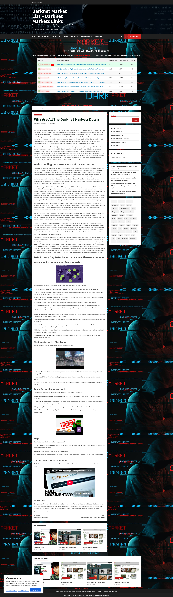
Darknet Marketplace (71, 36)
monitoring (115, 232)
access (114, 202)
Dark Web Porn (115, 146)
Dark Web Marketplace (94, 537)
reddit (120, 235)
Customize (12, 590)
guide (128, 222)
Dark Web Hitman (45, 537)
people (114, 235)
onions (129, 232)
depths (122, 215)
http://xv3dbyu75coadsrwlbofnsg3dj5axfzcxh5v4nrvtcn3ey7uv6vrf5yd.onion (81, 82)
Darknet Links (56, 36)
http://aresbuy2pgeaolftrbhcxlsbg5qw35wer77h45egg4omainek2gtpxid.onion (81, 78)
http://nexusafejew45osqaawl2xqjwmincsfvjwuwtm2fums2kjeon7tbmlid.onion (81, 64)
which (120, 242)
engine (120, 218)
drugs (113, 218)
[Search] (122, 36)
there (118, 238)
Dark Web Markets (117, 135)
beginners (115, 205)
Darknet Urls (99, 36)
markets (46, 512)
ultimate (124, 238)
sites (132, 235)
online (135, 232)
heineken (114, 225)
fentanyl (121, 222)
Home (34, 36)
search (127, 235)
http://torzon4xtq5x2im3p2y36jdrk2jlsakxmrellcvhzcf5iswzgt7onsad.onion (80, 73)
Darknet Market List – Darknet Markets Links (49, 16)
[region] (23, 584)
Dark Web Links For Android (69, 537)
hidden (122, 225)
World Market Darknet (41, 516)
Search (113, 115)
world (126, 242)
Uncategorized (38, 114)
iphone (114, 228)
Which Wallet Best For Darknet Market (93, 516)
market (126, 228)
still (113, 238)
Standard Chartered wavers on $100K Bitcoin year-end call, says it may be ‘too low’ (124, 186)
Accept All (35, 590)
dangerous (115, 212)
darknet (40, 512)
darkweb (114, 215)
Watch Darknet (134, 36)
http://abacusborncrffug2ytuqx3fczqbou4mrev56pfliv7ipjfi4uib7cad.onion (80, 69)
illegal (128, 225)
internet (135, 225)
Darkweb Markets (86, 36)
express (114, 222)
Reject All (23, 590)
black (122, 205)
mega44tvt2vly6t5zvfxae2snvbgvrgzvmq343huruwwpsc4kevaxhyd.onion (80, 91)
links (119, 228)
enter (126, 218)
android (129, 202)
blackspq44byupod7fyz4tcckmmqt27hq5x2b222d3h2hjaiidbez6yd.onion (80, 86)
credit (133, 208)
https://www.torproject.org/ (85, 55)
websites (133, 238)
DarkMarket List (90, 595)
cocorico (114, 208)
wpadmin (37, 123)
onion (123, 232)
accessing (121, 202)
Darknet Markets (43, 36)
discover (129, 215)
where (114, 242)
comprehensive (124, 208)
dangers (123, 212)
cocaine (129, 205)
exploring (133, 218)
